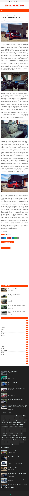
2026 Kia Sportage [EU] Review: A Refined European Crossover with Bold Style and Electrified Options (17, 406)
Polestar (9, 435)
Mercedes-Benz (15, 350)
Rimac (3, 437)
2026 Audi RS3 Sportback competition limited (16, 312)
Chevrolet (14, 327)
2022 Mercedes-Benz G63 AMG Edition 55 (17, 377)
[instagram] (14, 1)
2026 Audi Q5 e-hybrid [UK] (14, 294)
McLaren (14, 348)
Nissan (14, 352)
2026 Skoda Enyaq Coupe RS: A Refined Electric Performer (17, 306)
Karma (7, 428)
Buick (8, 420)
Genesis (21, 424)
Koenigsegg (13, 428)
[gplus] (19, 1)
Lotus (8, 431)
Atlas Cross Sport (7, 46)
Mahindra (19, 431)
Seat (17, 437)
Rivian (7, 437)
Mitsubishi (11, 433)
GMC (10, 424)
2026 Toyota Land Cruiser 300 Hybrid (16, 300)
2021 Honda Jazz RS (12, 393)
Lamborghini (14, 344)
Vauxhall (17, 441)
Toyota (15, 361)
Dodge (14, 422)
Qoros (14, 435)
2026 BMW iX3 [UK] (12, 288)
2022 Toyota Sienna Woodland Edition (16, 399)
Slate (3, 439)
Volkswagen (6, 15)
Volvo (3, 444)
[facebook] (9, 1)
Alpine (17, 415)
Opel (14, 354)
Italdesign (21, 426)
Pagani (21, 433)
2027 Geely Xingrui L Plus (13, 456)
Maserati (24, 431)
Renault (21, 435)
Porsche (15, 358)
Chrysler (16, 420)
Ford (14, 331)
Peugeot (14, 356)
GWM (14, 424)
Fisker (3, 424)
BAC (24, 415)
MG (14, 431)
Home (2, 15)
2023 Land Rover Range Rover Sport (16, 388)
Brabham (17, 417)
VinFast (22, 441)
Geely (17, 424)
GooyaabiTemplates (23, 494)
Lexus (14, 346)
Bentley (7, 417)
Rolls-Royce (12, 437)
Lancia (18, 428)
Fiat (24, 422)
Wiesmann (8, 444)
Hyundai (14, 335)
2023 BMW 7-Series (12, 371)
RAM (17, 435)
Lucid (11, 431)
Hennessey (11, 426)
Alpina (13, 415)
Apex (21, 415)
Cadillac (11, 420)
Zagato (12, 444)
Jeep (14, 339)
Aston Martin (14, 320)
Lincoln (3, 431)
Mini (7, 433)
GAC (7, 424)
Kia (14, 342)
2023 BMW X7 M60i (12, 382)
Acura (3, 415)
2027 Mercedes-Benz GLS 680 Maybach (17, 479)
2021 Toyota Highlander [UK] (14, 450)
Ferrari (14, 329)
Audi (15, 322)
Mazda (3, 433)
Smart (7, 439)
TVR (2, 441)
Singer (20, 437)
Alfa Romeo (8, 415)
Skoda (24, 437)
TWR (6, 441)
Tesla (13, 441)
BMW (15, 325)
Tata (9, 441)
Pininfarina (4, 435)
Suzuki (24, 439)
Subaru (20, 439)
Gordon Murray (5, 426)
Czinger (3, 422)
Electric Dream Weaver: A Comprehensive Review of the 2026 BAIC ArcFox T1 (17, 463)
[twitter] (12, 1)
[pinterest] (16, 1)
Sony (10, 439)
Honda (14, 333)
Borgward (12, 417)
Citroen (21, 420)
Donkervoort (19, 422)
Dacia (10, 422)
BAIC (3, 417)
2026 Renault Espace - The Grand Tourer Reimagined (17, 474)
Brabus (22, 417)
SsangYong (15, 439)
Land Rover (23, 428)
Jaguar (14, 337)
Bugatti (3, 420)
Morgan (16, 433)
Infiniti (16, 426)
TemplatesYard (11, 494)
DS (7, 422)
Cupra (25, 420)
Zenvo (17, 444)
